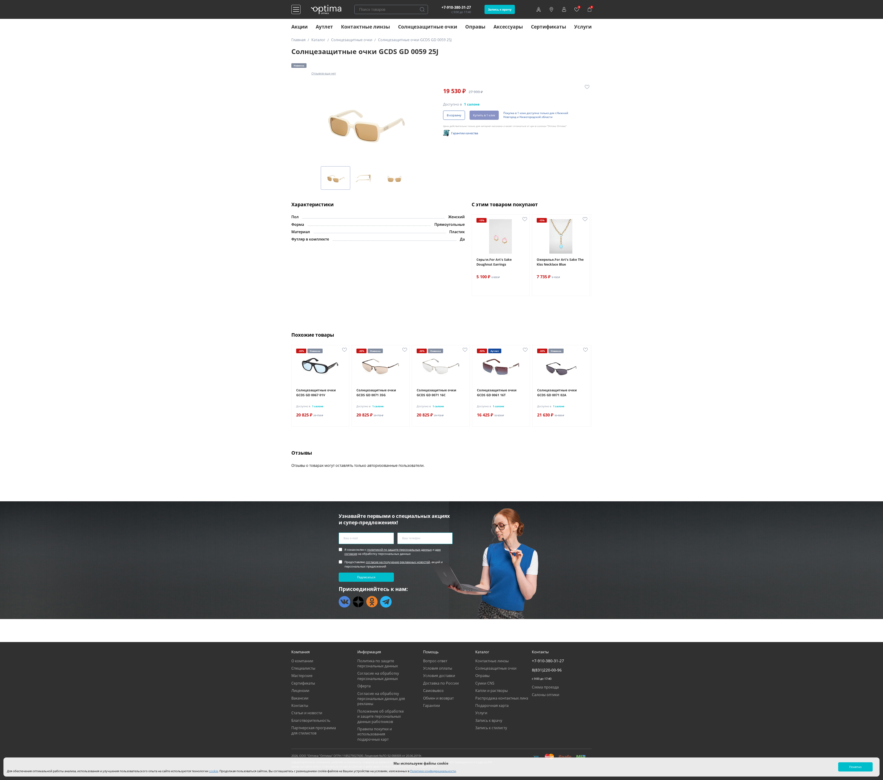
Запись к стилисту (491, 727)
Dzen (358, 602)
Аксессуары (508, 26)
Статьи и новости (306, 712)
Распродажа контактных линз (501, 698)
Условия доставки (439, 675)
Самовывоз (433, 690)
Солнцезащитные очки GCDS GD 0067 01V (316, 392)
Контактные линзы (365, 26)
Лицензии (300, 690)
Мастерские (301, 675)
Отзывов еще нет (323, 73)
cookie (213, 771)
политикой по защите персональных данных (399, 550)
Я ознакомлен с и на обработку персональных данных (392, 552)
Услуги (583, 26)
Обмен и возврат (438, 698)
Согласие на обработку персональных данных (378, 676)
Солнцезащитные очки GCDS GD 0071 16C (436, 392)
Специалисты (303, 668)
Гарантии (431, 705)
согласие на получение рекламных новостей (398, 562)
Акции (299, 26)
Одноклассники (372, 602)
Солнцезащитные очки (427, 26)
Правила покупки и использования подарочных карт (374, 734)
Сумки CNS (484, 683)
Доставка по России (441, 683)
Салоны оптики (545, 694)
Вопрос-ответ (435, 660)
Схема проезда (545, 687)
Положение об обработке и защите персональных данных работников (380, 716)
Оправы (475, 26)
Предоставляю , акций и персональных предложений (393, 564)
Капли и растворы (491, 690)
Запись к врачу (499, 9)
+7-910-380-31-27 (456, 7)
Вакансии (299, 698)
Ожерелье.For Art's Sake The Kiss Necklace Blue (560, 262)
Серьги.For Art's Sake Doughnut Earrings (494, 262)
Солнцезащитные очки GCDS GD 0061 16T (496, 392)
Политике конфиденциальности (433, 771)
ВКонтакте (344, 602)
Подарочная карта (492, 705)
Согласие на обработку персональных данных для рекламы (381, 698)
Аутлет (324, 26)
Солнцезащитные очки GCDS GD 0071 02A (557, 392)
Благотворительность (310, 720)
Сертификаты (548, 26)
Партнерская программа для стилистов (313, 730)
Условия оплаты (437, 668)
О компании (302, 660)
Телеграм (386, 602)
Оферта (364, 685)
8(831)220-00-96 (547, 670)
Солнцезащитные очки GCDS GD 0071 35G (376, 392)
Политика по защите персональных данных (377, 663)
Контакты (299, 705)
